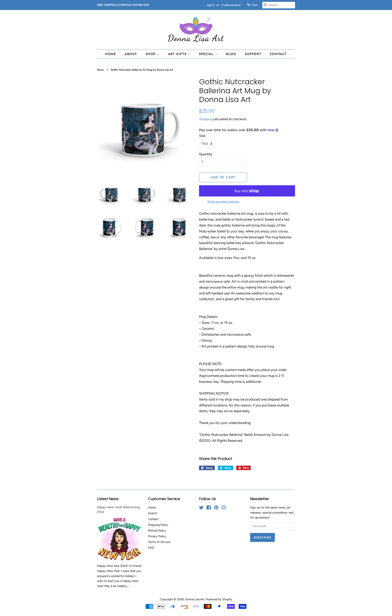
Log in (211, 5)
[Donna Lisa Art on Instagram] (223, 508)
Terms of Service (159, 542)
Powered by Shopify (219, 599)
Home (110, 54)
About (131, 54)
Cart (254, 5)
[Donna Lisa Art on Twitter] (201, 508)
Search (152, 513)
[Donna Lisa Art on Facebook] (208, 508)
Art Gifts (178, 54)
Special (207, 54)
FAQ (151, 547)
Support (253, 54)
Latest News (108, 498)
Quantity (205, 154)
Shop (151, 54)
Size (202, 136)
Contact (278, 54)
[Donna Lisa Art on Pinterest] (216, 508)
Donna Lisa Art (194, 599)
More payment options (223, 201)
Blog (231, 54)
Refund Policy (157, 530)
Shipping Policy (158, 525)
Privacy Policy (157, 536)
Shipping (205, 119)
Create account (231, 5)
